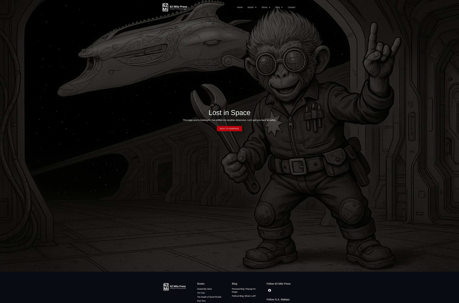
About (264, 7)
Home (240, 7)
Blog (277, 7)
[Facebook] (270, 290)
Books (251, 7)
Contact (291, 7)
